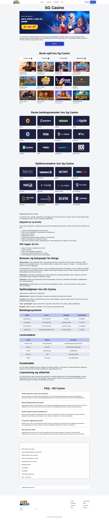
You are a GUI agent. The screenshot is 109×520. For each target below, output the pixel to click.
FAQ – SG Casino (26, 477)
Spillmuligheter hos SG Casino (29, 461)
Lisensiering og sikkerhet (28, 474)
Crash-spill (62, 58)
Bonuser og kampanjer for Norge (30, 458)
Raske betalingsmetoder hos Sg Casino (32, 452)
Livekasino (44, 58)
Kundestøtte (25, 471)
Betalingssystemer (26, 464)
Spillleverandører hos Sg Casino (30, 455)
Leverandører (25, 467)
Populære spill (26, 58)
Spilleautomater (80, 58)
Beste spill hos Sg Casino (28, 449)
